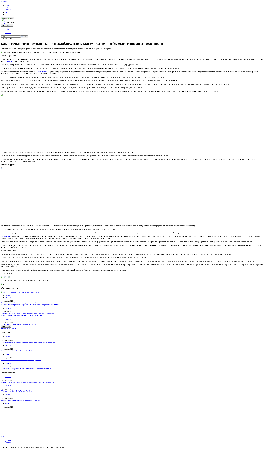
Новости (8, 9)
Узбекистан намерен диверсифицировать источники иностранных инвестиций (29, 313)
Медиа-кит (12, 328)
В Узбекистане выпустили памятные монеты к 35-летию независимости (26, 369)
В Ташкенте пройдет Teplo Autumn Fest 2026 (16, 351)
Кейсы (7, 5)
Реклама (8, 297)
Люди (7, 7)
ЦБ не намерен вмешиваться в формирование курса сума (21, 324)
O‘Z (6, 14)
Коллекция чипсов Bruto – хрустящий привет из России (20, 303)
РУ (6, 12)
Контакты (4, 328)
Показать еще (6, 326)
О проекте (8, 440)
